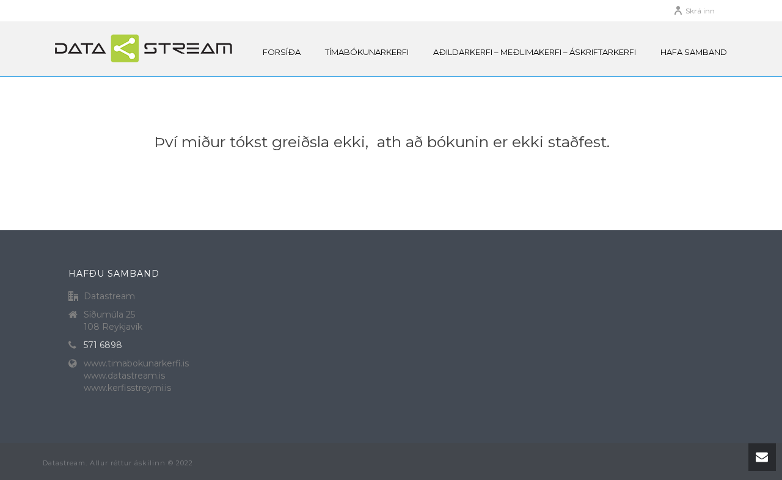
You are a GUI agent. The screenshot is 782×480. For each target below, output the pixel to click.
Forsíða (282, 52)
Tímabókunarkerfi (367, 52)
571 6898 (103, 345)
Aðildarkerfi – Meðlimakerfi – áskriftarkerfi (534, 52)
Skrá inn (700, 10)
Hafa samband (693, 52)
